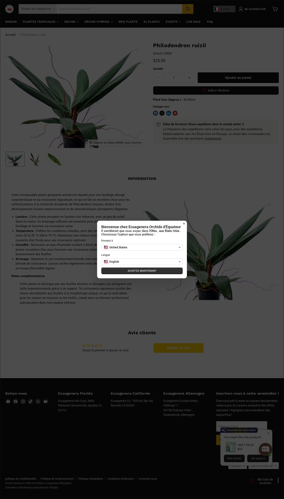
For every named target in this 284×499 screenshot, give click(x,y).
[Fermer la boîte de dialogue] (184, 224)
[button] (142, 247)
